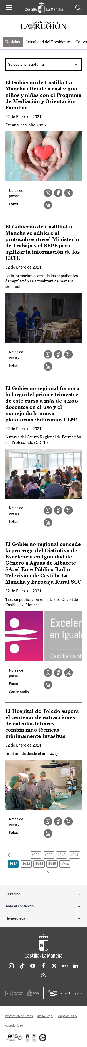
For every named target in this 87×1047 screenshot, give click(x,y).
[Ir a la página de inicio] (44, 7)
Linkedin (75, 966)
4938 (36, 855)
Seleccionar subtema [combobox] (26, 64)
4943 (26, 864)
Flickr (65, 966)
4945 (52, 864)
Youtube (32, 966)
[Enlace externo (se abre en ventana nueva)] (34, 1038)
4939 (49, 855)
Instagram (11, 966)
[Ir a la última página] (43, 873)
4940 (62, 855)
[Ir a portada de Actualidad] (43, 26)
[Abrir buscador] (78, 7)
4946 (65, 864)
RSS (43, 975)
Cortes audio (19, 692)
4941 (74, 855)
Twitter (54, 966)
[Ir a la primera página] (13, 855)
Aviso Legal (45, 1016)
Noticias (12, 41)
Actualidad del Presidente (47, 41)
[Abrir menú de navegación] (9, 7)
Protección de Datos (19, 1016)
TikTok (22, 966)
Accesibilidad (14, 1025)
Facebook (43, 966)
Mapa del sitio (67, 1016)
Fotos (13, 204)
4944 (39, 864)
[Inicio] (43, 946)
